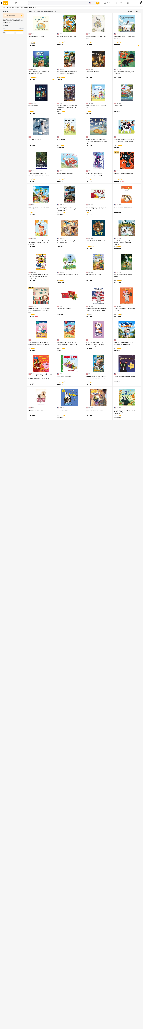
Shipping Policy (7, 22)
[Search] (97, 3)
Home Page (6, 7)
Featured (136, 11)
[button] (108, 3)
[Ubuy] (4, 3)
